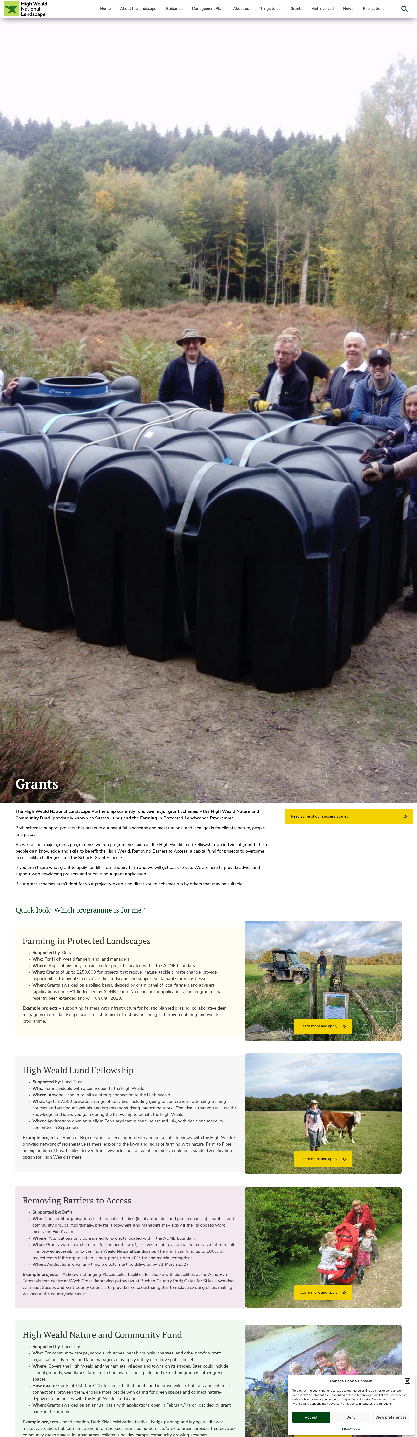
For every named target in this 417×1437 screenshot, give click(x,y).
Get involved (323, 9)
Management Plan (207, 9)
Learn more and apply (318, 1026)
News (348, 9)
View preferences (391, 1417)
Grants (296, 9)
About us (241, 9)
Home (105, 9)
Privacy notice (351, 1428)
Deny (351, 1417)
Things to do (270, 9)
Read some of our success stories (319, 816)
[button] (407, 1381)
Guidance (174, 9)
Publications (373, 9)
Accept (311, 1417)
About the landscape (138, 9)
